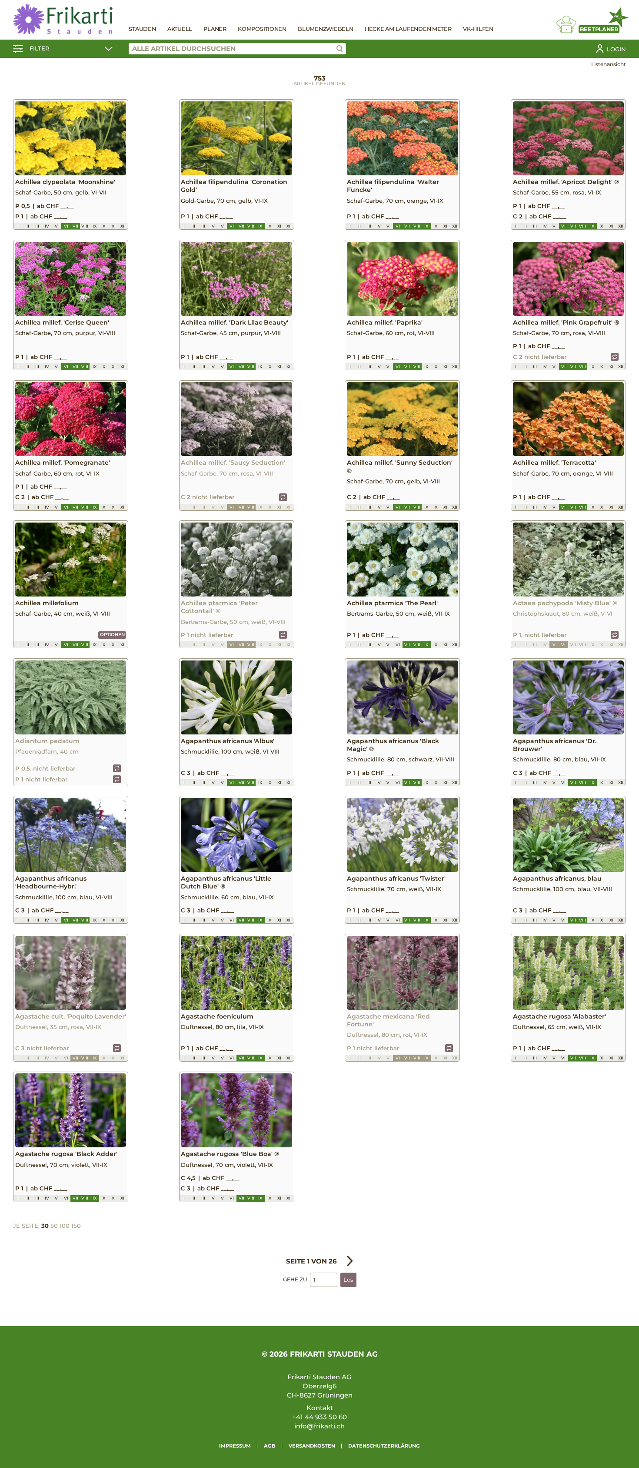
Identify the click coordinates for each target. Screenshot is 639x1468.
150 (76, 1225)
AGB (270, 1446)
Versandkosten (312, 1446)
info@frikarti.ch (319, 1426)
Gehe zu (295, 1279)
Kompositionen (262, 29)
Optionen (112, 634)
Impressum (235, 1446)
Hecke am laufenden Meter (408, 29)
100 (65, 1225)
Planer (214, 29)
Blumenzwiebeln (325, 29)
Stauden (142, 29)
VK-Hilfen (478, 29)
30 (45, 1225)
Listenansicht (608, 64)
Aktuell (179, 29)
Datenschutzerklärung (384, 1446)
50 (54, 1225)
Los (348, 1279)
